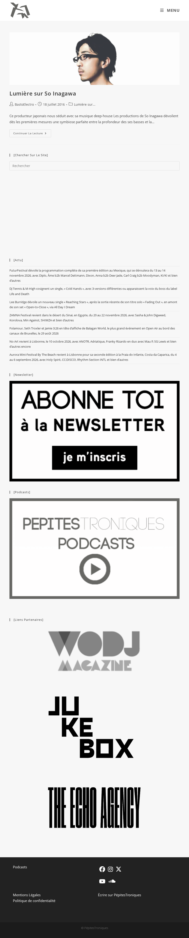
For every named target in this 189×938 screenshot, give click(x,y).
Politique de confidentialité (34, 900)
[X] (118, 869)
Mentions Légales (27, 895)
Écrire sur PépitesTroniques (119, 895)
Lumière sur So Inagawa (42, 93)
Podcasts (20, 867)
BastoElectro (24, 104)
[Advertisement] (94, 212)
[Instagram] (110, 869)
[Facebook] (102, 869)
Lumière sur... (84, 104)
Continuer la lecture (32, 134)
